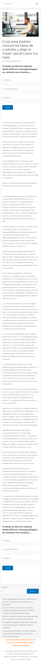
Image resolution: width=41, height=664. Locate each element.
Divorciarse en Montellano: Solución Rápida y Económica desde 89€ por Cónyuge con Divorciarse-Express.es (19, 633)
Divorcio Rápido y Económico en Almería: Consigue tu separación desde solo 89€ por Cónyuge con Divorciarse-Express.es (18, 610)
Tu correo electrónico (10, 89)
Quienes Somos (24, 656)
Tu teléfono (6, 98)
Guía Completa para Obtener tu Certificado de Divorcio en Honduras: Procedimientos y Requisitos (19, 601)
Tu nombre (6, 80)
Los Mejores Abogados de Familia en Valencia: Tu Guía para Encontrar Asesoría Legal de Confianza (19, 625)
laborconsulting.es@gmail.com (24, 654)
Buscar (5, 587)
